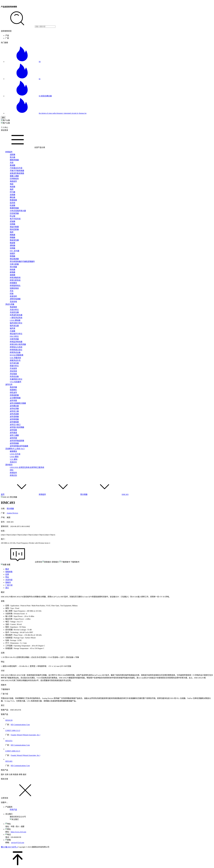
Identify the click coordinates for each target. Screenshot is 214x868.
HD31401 (8, 761)
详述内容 (8, 580)
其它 (7, 588)
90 (40, 62)
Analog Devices (12, 513)
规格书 (8, 582)
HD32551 (8, 741)
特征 (7, 577)
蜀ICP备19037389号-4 (9, 847)
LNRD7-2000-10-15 (12, 751)
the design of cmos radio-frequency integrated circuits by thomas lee (62, 113)
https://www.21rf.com (18, 832)
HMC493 (125, 494)
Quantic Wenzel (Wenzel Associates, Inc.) (25, 735)
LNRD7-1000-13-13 (12, 730)
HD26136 (8, 720)
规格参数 (8, 572)
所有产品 (13, 810)
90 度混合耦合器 (45, 96)
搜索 (3, 117)
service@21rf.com (17, 842)
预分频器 (83, 494)
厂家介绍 (8, 585)
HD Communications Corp (20, 725)
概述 (7, 569)
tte (39, 79)
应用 (7, 574)
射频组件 (42, 494)
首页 (2, 494)
